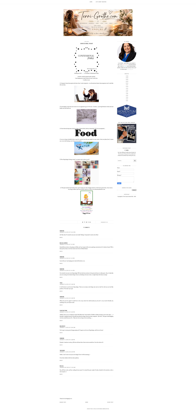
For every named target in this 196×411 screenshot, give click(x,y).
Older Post (110, 402)
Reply (61, 237)
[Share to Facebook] (84, 222)
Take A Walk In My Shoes (96, 408)
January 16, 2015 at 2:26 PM (67, 284)
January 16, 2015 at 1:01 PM (67, 244)
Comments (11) (104, 222)
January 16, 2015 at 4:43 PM (67, 312)
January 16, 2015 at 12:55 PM (67, 232)
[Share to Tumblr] (88, 222)
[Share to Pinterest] (86, 222)
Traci (61, 283)
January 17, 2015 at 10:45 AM (67, 327)
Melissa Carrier (64, 243)
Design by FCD (105, 408)
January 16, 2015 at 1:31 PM (67, 258)
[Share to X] (82, 222)
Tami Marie (62, 350)
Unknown (62, 231)
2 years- (126, 150)
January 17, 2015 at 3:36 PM (67, 339)
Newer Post (63, 402)
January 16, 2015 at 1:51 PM (67, 270)
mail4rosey (62, 326)
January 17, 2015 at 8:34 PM (67, 351)
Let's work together (101, 1)
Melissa (61, 366)
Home (91, 1)
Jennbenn (62, 338)
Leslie (83, 73)
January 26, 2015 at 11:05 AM (67, 367)
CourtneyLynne (63, 310)
